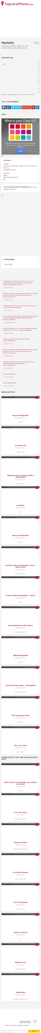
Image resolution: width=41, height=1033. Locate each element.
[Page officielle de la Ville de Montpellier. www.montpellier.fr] (20, 517)
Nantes (18, 875)
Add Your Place (25, 1022)
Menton (18, 905)
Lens (18, 965)
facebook (6, 173)
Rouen (18, 935)
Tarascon (18, 786)
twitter (5, 175)
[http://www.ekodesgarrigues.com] (20, 457)
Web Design (8, 264)
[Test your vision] (20, 136)
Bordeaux (18, 845)
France (24, 48)
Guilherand (18, 995)
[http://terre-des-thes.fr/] (20, 727)
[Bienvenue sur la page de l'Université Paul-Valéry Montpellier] (20, 667)
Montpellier (17, 48)
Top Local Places (11, 1025)
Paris (18, 815)
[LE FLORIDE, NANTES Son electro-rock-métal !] (20, 854)
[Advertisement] (9, 226)
